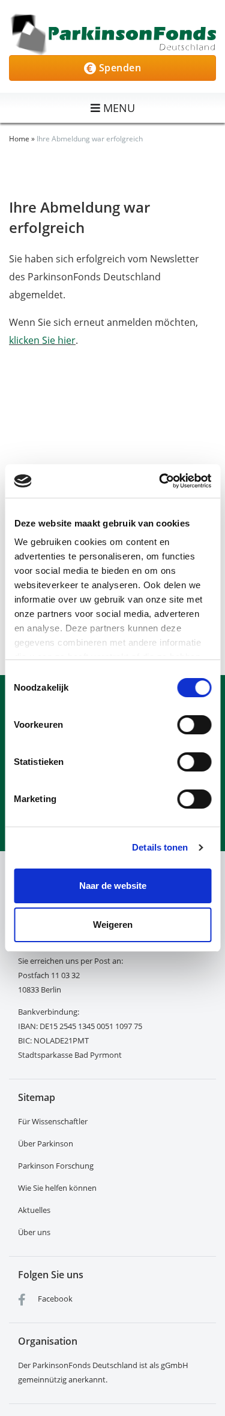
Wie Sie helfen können (57, 1187)
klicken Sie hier (42, 340)
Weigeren (113, 924)
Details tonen (160, 847)
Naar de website (112, 886)
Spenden (118, 67)
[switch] (194, 724)
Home (19, 139)
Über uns (34, 1232)
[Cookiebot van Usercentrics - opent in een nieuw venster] (160, 481)
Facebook (54, 1298)
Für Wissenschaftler (53, 1121)
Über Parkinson (45, 1143)
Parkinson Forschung (56, 1165)
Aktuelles (34, 1210)
